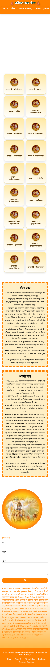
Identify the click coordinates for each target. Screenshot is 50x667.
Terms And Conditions (26, 662)
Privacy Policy (30, 659)
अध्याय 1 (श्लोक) (9, 8)
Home (9, 659)
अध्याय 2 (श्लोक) (25, 8)
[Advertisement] (25, 45)
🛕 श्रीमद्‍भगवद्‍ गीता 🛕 (25, 3)
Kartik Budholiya (25, 655)
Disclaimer (42, 659)
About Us (18, 659)
